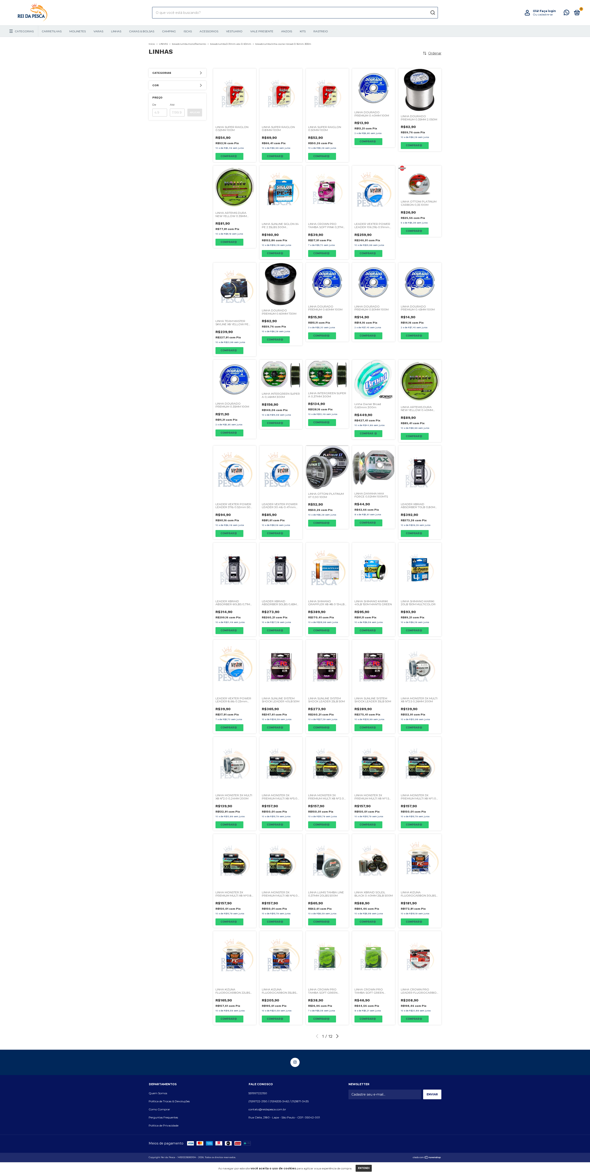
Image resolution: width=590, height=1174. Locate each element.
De (154, 104)
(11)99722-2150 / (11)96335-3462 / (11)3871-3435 (278, 1101)
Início (152, 43)
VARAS (98, 31)
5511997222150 (257, 1093)
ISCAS (188, 31)
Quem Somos (158, 1093)
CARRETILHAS (52, 31)
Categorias (24, 31)
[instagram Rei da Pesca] (295, 1062)
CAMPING (169, 31)
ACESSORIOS (209, 31)
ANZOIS (286, 31)
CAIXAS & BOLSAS (141, 31)
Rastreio (320, 31)
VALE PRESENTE (261, 31)
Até (172, 104)
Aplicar (195, 112)
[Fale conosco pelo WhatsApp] (566, 13)
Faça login (548, 11)
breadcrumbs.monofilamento (189, 43)
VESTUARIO (234, 31)
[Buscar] (432, 13)
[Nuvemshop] (427, 1158)
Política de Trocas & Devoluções (169, 1101)
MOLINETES (77, 31)
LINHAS (116, 31)
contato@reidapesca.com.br (267, 1109)
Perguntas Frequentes (163, 1117)
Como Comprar (159, 1109)
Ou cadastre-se (543, 14)
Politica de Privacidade (163, 1125)
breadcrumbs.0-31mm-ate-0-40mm (230, 43)
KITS (303, 31)
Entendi (363, 1168)
